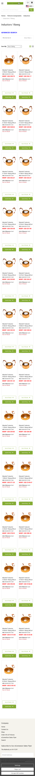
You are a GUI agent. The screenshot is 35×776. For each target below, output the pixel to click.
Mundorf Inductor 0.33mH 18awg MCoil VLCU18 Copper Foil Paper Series (25, 225)
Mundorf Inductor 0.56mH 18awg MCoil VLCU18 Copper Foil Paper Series (9, 327)
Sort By (3, 46)
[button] (17, 37)
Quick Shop (8, 97)
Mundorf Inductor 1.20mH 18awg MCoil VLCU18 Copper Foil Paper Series (9, 428)
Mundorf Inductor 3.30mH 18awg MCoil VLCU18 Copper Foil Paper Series (9, 580)
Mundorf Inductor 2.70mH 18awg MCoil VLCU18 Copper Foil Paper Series (25, 530)
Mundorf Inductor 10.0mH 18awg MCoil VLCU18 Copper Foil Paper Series (25, 479)
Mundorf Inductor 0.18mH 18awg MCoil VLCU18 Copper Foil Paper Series (25, 174)
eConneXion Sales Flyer (8, 737)
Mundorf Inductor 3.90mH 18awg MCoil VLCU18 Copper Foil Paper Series (9, 73)
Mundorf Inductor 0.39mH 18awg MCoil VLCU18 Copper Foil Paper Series (9, 276)
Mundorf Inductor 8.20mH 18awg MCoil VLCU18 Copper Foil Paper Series (9, 682)
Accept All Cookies (17, 773)
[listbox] (14, 46)
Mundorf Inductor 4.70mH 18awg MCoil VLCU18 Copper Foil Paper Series (25, 580)
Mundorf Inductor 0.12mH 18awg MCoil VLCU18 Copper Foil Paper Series (25, 124)
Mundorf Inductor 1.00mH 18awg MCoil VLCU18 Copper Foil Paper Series (25, 377)
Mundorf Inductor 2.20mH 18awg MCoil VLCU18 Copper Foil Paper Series (9, 530)
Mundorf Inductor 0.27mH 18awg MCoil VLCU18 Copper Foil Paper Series (9, 225)
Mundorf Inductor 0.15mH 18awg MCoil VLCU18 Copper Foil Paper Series (9, 174)
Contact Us (4, 729)
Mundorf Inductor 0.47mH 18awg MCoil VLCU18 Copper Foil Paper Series (25, 276)
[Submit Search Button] (31, 9)
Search (3, 740)
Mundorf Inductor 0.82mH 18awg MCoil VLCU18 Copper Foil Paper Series (9, 377)
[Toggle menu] (2, 3)
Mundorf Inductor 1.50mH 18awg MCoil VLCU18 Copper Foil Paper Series (25, 428)
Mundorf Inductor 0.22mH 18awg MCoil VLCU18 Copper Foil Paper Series (25, 73)
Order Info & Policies (8, 735)
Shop (3, 732)
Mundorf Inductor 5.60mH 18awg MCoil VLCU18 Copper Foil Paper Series (9, 631)
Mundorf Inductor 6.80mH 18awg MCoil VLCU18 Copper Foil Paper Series (25, 631)
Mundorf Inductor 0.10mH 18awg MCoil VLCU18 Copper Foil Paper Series (9, 124)
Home (3, 727)
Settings (17, 765)
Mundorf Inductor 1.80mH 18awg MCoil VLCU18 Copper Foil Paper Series (9, 479)
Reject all (18, 769)
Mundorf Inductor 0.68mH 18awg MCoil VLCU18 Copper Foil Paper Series (25, 327)
